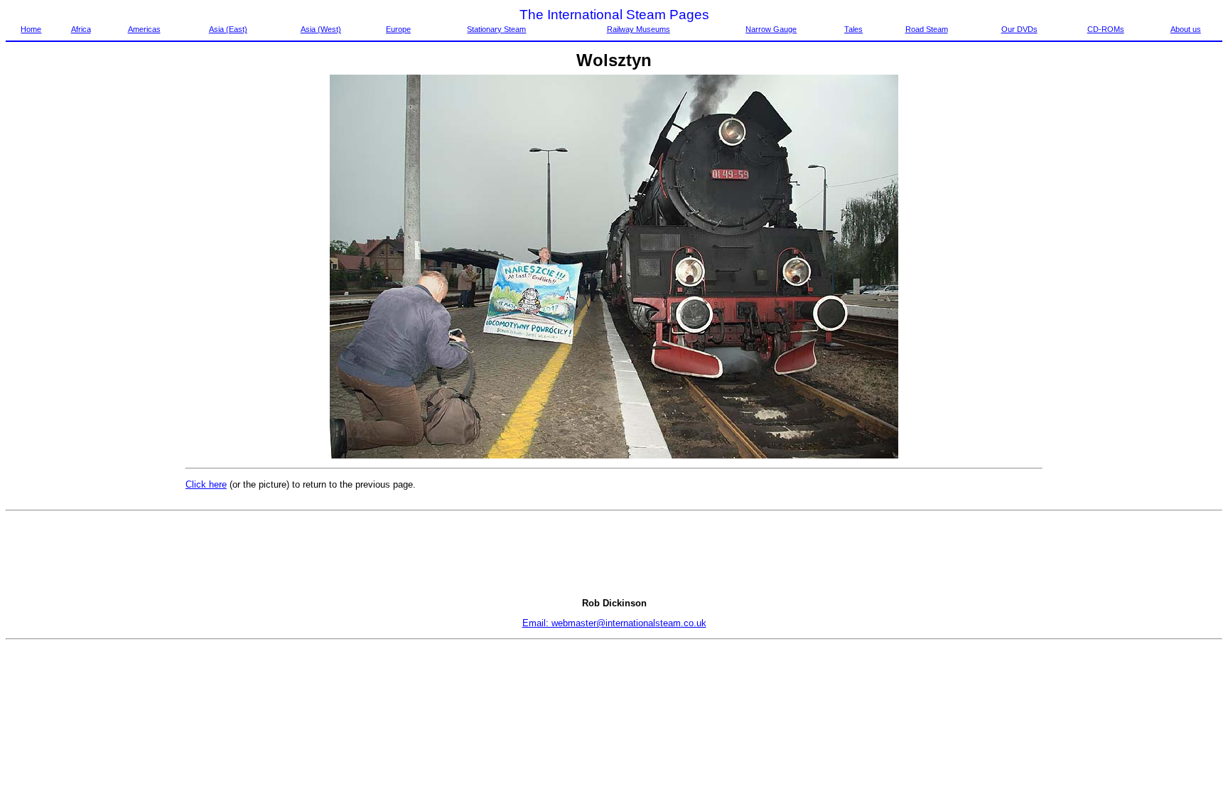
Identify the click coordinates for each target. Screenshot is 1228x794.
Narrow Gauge (771, 29)
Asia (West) (321, 29)
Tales (853, 29)
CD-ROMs (1105, 29)
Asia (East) (228, 29)
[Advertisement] (65, 288)
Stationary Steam (496, 29)
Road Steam (926, 29)
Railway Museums (638, 29)
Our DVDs (1019, 29)
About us (1185, 29)
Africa (81, 29)
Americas (144, 29)
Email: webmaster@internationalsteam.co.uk (614, 623)
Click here (206, 484)
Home (31, 29)
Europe (398, 29)
